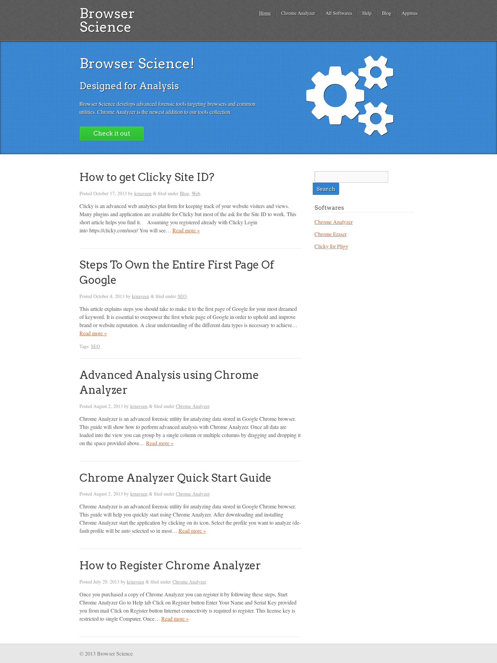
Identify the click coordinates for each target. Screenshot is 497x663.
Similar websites (412, 649)
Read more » (186, 230)
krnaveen (142, 193)
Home (265, 13)
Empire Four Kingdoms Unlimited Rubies (206, 646)
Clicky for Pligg (331, 246)
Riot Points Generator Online (154, 646)
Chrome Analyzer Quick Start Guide (175, 477)
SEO (182, 296)
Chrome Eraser (330, 233)
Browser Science (107, 20)
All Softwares (339, 13)
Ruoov (366, 646)
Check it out (111, 133)
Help (367, 13)
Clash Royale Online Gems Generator (334, 646)
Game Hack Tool (296, 646)
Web (196, 193)
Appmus (410, 13)
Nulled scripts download (389, 646)
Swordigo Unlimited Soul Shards (260, 646)
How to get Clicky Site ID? (146, 177)
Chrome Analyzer (298, 13)
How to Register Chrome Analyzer (170, 565)
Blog (386, 13)
